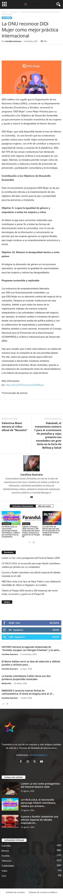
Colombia (13, 12)
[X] (35, 762)
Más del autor (44, 506)
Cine (4, 876)
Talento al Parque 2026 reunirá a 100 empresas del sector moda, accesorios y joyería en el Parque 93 (31, 531)
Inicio (4, 12)
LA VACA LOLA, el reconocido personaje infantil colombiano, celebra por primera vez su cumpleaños (11, 531)
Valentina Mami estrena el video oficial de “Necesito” (14, 426)
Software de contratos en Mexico (43, 892)
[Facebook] (5, 53)
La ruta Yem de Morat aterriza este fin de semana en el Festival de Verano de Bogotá (51, 530)
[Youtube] (32, 497)
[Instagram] (28, 762)
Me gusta (54, 623)
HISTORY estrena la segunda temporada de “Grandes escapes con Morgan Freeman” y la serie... (31, 648)
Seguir (55, 630)
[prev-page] (29, 542)
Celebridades (8, 866)
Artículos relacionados (22, 506)
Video (4, 871)
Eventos (26, 523)
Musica (5, 851)
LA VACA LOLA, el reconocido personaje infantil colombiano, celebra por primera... (38, 803)
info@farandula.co (38, 755)
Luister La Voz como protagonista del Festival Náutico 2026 (31, 558)
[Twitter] (12, 53)
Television (6, 861)
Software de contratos (15, 892)
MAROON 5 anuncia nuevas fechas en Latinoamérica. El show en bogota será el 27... (28, 692)
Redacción (6, 683)
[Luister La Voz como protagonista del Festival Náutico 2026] (10, 788)
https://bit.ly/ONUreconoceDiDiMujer (25, 385)
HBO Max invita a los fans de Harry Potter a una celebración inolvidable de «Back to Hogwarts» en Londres (31, 583)
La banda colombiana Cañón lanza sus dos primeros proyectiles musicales (26, 677)
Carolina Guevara (13, 41)
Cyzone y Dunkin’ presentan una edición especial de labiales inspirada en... (39, 819)
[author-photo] (31, 463)
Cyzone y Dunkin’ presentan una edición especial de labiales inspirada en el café (31, 574)
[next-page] (33, 542)
